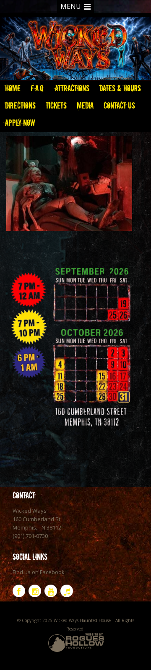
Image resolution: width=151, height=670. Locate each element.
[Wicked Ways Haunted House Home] (75, 46)
